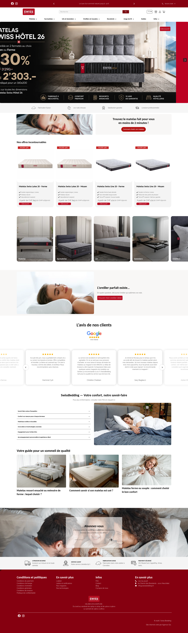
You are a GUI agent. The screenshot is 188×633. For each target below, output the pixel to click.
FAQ (97, 581)
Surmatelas (48, 19)
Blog (97, 586)
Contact (98, 583)
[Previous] (54, 3)
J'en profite (94, 94)
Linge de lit (128, 19)
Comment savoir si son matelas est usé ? (91, 490)
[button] (185, 60)
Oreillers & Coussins (90, 19)
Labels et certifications (64, 583)
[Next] (134, 3)
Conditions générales (24, 588)
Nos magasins (61, 586)
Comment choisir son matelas (133, 129)
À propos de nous (102, 588)
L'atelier (59, 581)
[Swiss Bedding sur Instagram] (16, 3)
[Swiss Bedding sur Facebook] (12, 3)
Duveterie (110, 19)
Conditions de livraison (25, 590)
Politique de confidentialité (26, 593)
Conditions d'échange (24, 583)
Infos (155, 19)
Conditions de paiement (25, 581)
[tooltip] (169, 4)
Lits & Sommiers (68, 19)
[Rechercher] (126, 11)
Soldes (143, 19)
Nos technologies (62, 588)
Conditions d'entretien (24, 586)
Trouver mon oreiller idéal (110, 298)
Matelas (32, 19)
